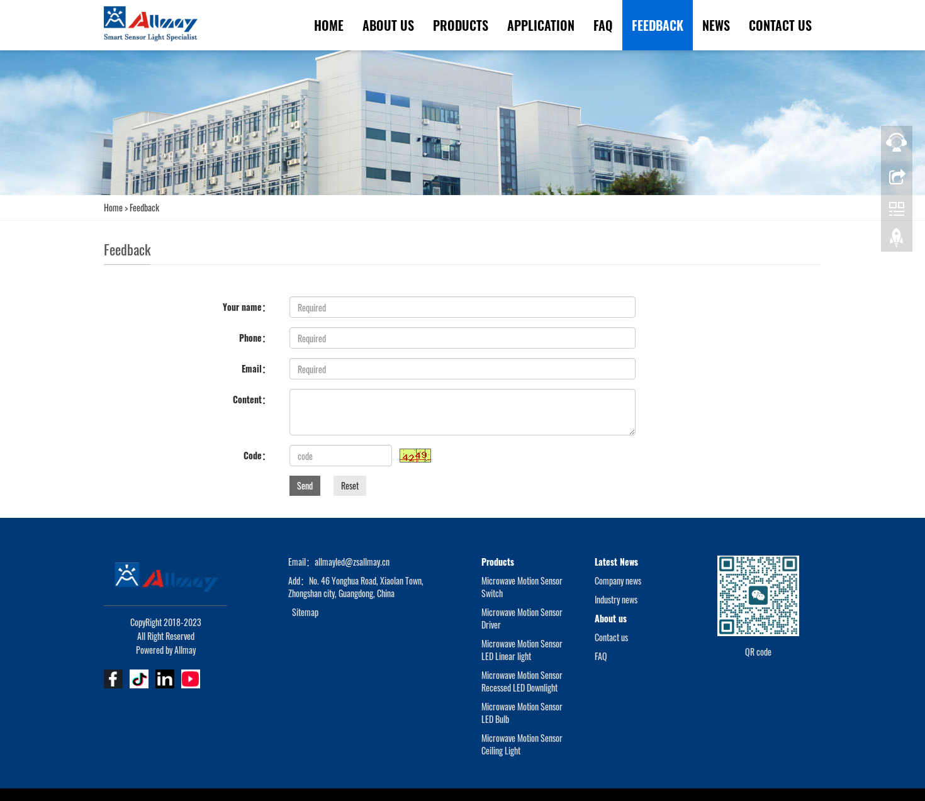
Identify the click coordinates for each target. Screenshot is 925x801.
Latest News (616, 561)
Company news (618, 580)
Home (329, 25)
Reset (350, 485)
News (716, 25)
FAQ (603, 25)
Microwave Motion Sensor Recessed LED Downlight (522, 681)
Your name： (247, 306)
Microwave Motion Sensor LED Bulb (522, 712)
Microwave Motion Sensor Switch (522, 587)
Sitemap (305, 612)
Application (541, 25)
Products (460, 25)
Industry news (616, 599)
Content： (252, 399)
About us (388, 25)
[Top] (896, 241)
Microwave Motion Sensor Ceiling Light (522, 744)
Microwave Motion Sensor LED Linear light (522, 650)
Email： (256, 368)
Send (305, 485)
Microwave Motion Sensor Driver (522, 618)
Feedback (657, 25)
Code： (257, 455)
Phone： (255, 337)
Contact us (780, 25)
